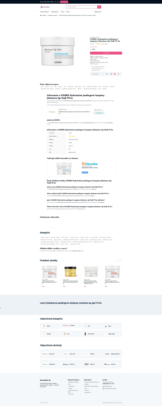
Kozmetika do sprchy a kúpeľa (47, 88)
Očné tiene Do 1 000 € (75, 244)
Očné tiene (104, 88)
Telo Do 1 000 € (94, 237)
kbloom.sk (72, 364)
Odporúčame (119, 402)
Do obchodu (106, 53)
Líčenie (42, 86)
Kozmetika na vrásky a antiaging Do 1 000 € (50, 244)
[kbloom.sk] (66, 364)
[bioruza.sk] (45, 354)
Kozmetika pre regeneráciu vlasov (69, 88)
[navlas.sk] (107, 364)
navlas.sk (113, 364)
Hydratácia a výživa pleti (92, 86)
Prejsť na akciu (64, 2)
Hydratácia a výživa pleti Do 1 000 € (71, 239)
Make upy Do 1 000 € (98, 242)
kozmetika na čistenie (87, 122)
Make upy (80, 88)
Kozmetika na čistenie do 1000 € (101, 57)
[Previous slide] (118, 260)
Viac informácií (93, 46)
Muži (100, 86)
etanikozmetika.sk (115, 353)
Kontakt (67, 11)
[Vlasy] (105, 326)
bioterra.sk (72, 353)
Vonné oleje (57, 88)
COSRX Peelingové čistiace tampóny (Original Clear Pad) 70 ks (49, 282)
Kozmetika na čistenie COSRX (102, 62)
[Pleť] (85, 326)
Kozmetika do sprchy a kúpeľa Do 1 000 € (49, 242)
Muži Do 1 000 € (84, 239)
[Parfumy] (66, 325)
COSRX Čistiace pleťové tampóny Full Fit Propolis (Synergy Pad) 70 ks (70, 282)
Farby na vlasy (105, 86)
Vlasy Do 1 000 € (74, 237)
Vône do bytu (70, 86)
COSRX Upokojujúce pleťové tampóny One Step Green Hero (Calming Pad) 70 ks (91, 282)
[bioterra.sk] (66, 354)
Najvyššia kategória (44, 11)
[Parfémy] (44, 334)
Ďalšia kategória (54, 11)
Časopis (62, 11)
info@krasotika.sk (108, 386)
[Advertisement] (81, 26)
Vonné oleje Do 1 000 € (65, 242)
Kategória (111, 402)
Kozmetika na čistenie (94, 37)
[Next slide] (120, 260)
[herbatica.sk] (45, 364)
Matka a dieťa (78, 86)
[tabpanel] (57, 51)
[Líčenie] (44, 326)
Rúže (99, 88)
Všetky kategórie (97, 11)
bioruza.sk (51, 353)
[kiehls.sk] (86, 364)
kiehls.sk (92, 364)
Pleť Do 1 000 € (65, 237)
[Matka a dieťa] (105, 334)
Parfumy (47, 86)
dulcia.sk (92, 353)
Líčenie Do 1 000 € (45, 237)
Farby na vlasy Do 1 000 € (95, 239)
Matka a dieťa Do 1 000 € (46, 239)
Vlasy (55, 86)
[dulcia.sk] (86, 354)
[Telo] (64, 334)
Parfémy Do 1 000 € (84, 237)
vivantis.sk (96, 64)
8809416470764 (96, 60)
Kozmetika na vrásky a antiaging (90, 88)
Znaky (107, 402)
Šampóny (112, 86)
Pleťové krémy (88, 392)
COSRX (95, 59)
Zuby (84, 86)
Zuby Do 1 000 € (57, 239)
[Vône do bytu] (85, 334)
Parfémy (60, 86)
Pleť (51, 86)
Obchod (104, 402)
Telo (65, 86)
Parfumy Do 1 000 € (55, 237)
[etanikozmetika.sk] (107, 354)
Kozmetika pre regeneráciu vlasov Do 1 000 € (82, 242)
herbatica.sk (52, 364)
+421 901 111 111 (108, 383)
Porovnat (85, 172)
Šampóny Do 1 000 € (107, 239)
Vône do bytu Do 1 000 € (105, 237)
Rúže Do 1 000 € (64, 244)
